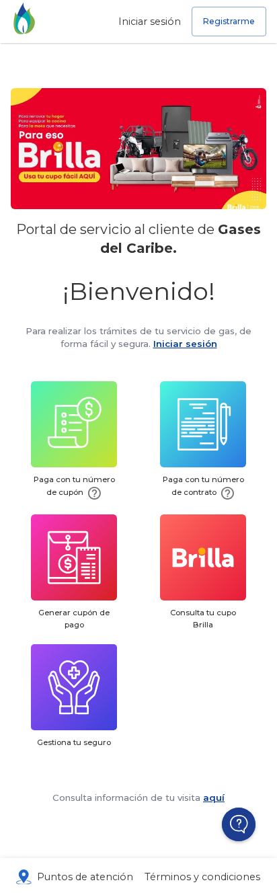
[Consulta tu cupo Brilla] (203, 557)
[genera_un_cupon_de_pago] (74, 557)
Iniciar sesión (149, 21)
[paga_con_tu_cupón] (74, 424)
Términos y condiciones (202, 877)
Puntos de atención (85, 877)
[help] (94, 493)
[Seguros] (74, 687)
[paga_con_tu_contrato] (203, 424)
